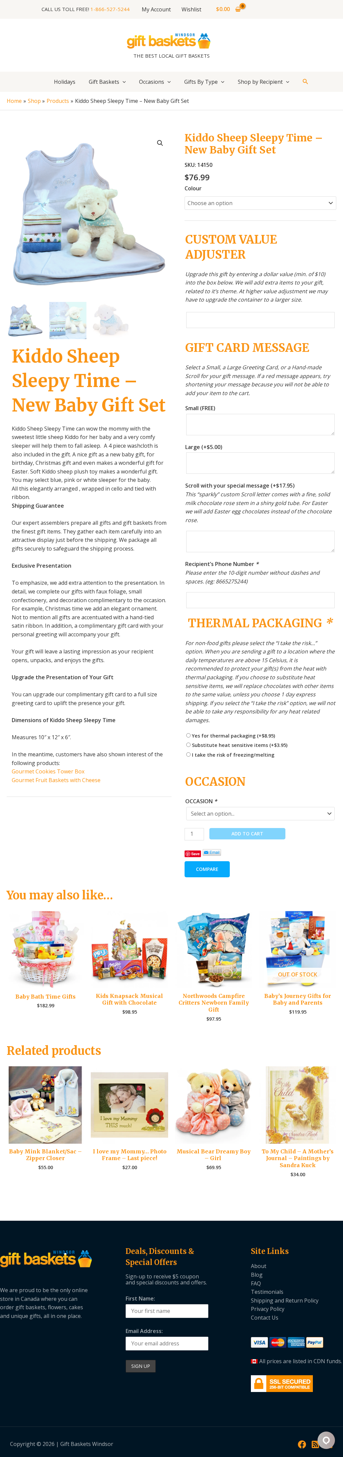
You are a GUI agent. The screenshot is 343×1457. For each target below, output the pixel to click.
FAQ (256, 1283)
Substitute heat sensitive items (239, 745)
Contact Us (264, 1317)
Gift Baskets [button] (104, 81)
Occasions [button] (151, 81)
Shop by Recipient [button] (260, 81)
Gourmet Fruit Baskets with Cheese (56, 780)
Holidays (64, 81)
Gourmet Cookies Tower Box (48, 771)
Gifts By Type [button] (201, 81)
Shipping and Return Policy (285, 1300)
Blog (257, 1274)
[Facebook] (302, 1444)
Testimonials (267, 1291)
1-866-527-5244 (110, 9)
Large (203, 447)
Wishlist (191, 9)
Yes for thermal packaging (233, 736)
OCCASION (201, 801)
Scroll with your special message (240, 485)
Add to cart (247, 833)
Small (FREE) (200, 408)
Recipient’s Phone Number (222, 564)
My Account (156, 9)
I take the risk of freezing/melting (233, 755)
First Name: (140, 1298)
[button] (122, 81)
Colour (193, 188)
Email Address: (144, 1331)
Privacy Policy (267, 1309)
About (258, 1266)
